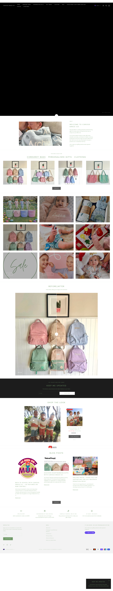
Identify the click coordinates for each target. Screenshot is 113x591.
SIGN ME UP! (56, 300)
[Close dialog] (71, 282)
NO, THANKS (56, 304)
